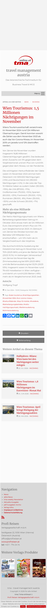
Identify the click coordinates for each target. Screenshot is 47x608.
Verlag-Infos (9, 507)
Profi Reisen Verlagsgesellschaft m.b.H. (23, 597)
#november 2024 (9, 298)
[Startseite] (23, 61)
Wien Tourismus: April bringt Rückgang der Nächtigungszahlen (28, 410)
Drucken (24, 333)
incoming (34, 368)
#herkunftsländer (9, 301)
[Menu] (43, 93)
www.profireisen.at (10, 542)
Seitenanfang (24, 340)
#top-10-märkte (23, 301)
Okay (23, 606)
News (6, 494)
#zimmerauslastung (11, 310)
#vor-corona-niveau (24, 298)
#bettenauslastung (26, 307)
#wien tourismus (15, 295)
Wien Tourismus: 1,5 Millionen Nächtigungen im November (21, 115)
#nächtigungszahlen (31, 295)
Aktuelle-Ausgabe (11, 502)
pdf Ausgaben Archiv (12, 505)
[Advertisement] (23, 23)
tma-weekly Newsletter (13, 499)
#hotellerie (34, 301)
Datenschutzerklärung (36, 606)
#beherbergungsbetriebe (13, 304)
